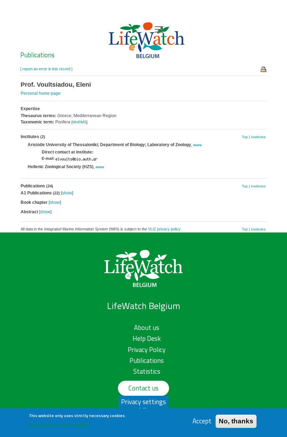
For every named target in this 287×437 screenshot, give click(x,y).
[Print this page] (264, 69)
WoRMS (79, 122)
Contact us (143, 388)
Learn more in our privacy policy (59, 425)
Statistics (146, 371)
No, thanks (236, 421)
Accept (201, 421)
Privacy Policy (147, 349)
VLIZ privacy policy (164, 229)
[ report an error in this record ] (46, 69)
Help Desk (147, 338)
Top (245, 137)
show (67, 193)
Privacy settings (143, 402)
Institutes (258, 137)
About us (146, 327)
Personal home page (41, 93)
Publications (37, 55)
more (197, 145)
